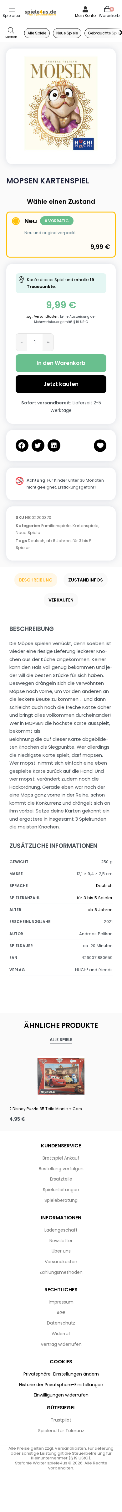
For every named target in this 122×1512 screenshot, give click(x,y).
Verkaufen (61, 600)
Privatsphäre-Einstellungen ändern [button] (61, 1374)
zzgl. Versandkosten (42, 316)
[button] (22, 445)
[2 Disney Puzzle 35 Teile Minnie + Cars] (61, 1076)
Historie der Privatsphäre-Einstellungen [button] (61, 1384)
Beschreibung (36, 580)
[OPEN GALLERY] (61, 103)
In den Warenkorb (61, 363)
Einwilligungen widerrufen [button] (61, 1395)
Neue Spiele (28, 533)
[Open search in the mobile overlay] (11, 33)
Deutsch (36, 541)
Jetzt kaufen (61, 384)
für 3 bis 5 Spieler (95, 898)
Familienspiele (56, 526)
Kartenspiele (86, 526)
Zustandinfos (85, 580)
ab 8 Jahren (58, 541)
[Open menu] (12, 10)
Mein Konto (85, 15)
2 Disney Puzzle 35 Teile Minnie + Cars (45, 1108)
